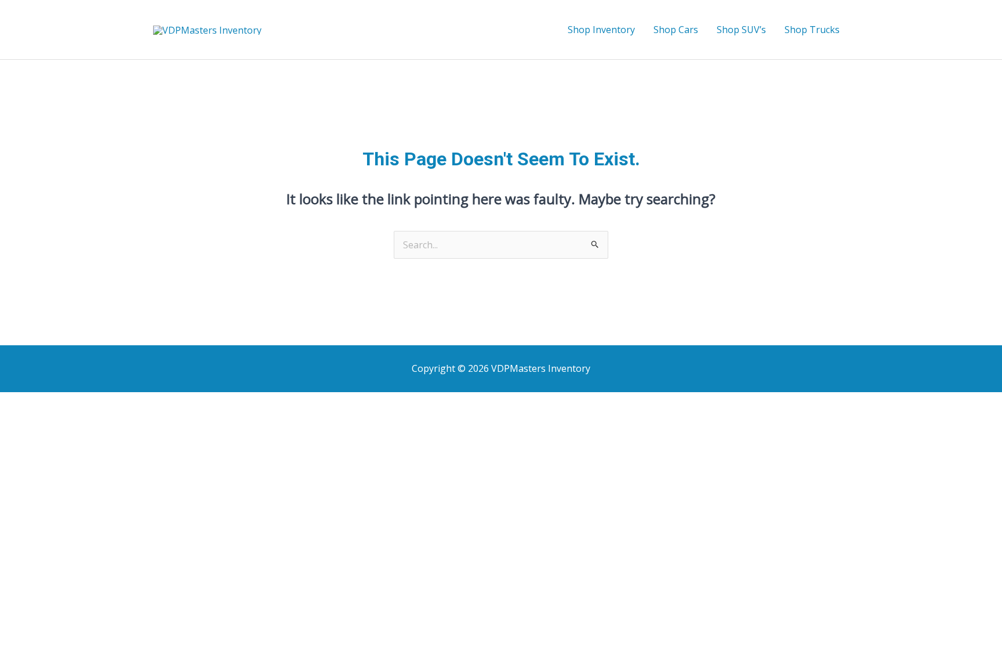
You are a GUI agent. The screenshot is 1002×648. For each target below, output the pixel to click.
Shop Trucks (812, 29)
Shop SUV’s (741, 29)
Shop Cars (676, 29)
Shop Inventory (601, 29)
